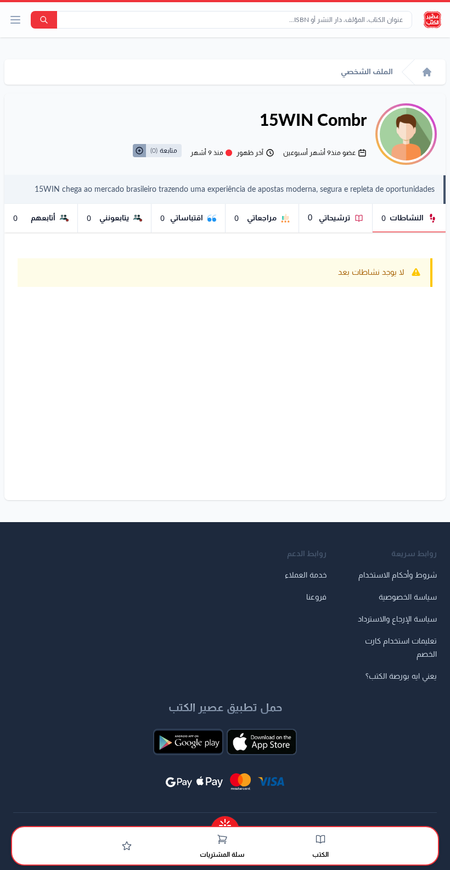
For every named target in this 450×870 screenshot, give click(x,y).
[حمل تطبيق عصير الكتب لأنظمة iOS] (262, 742)
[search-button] (44, 20)
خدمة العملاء (306, 575)
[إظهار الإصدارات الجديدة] (225, 821)
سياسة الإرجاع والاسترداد (397, 619)
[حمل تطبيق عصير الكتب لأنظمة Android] (188, 742)
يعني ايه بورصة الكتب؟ (401, 676)
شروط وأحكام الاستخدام (397, 575)
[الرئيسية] (426, 72)
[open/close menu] (15, 19)
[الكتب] (320, 839)
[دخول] (127, 846)
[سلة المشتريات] (222, 839)
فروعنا (316, 597)
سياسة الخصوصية (408, 597)
